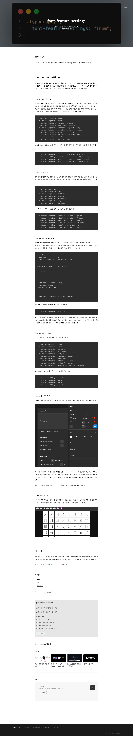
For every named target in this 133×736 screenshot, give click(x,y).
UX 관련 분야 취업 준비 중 (46, 622)
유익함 (49, 612)
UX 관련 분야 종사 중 (44, 625)
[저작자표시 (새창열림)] (53, 592)
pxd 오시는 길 (36, 727)
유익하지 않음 (52, 612)
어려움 (55, 608)
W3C (38, 582)
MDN (38, 579)
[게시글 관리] (42, 592)
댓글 (37, 679)
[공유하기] (40, 592)
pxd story (41, 686)
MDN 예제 (38, 245)
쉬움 (50, 608)
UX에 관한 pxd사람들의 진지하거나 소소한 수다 (50, 689)
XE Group (46, 727)
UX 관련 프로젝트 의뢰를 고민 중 (48, 628)
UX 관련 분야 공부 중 (44, 619)
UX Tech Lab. (55, 727)
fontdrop (40, 586)
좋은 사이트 (63, 500)
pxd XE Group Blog (46, 564)
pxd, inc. (27, 727)
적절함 (52, 608)
